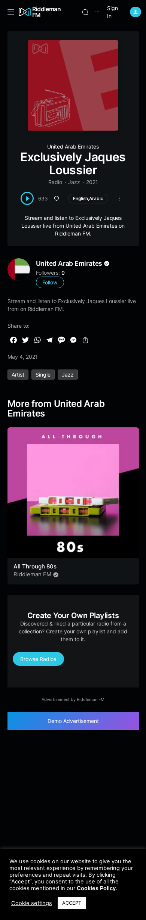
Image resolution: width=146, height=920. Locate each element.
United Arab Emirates (73, 146)
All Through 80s (35, 566)
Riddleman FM (46, 12)
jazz (68, 374)
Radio (55, 182)
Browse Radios (38, 659)
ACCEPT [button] (71, 903)
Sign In (112, 12)
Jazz (74, 182)
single (43, 374)
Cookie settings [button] (31, 903)
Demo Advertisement (73, 721)
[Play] (27, 198)
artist (18, 374)
